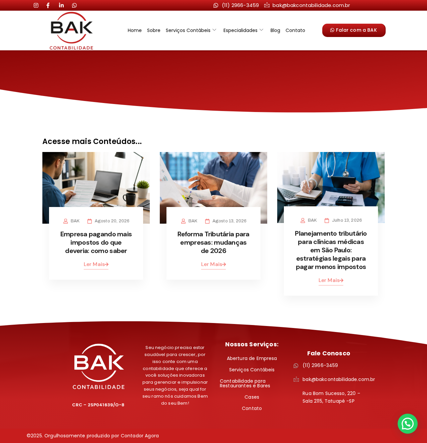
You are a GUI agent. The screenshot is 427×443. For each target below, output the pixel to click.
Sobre (153, 30)
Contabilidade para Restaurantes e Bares (245, 383)
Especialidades (241, 30)
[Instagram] (39, 5)
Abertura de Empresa (252, 358)
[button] (408, 424)
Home (135, 30)
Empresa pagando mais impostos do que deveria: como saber (96, 242)
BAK (75, 221)
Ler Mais (94, 264)
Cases (252, 397)
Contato (295, 30)
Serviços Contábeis (188, 30)
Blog (275, 30)
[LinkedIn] (51, 5)
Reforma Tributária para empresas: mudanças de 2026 (213, 242)
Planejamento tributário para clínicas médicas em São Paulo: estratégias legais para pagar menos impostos (331, 250)
